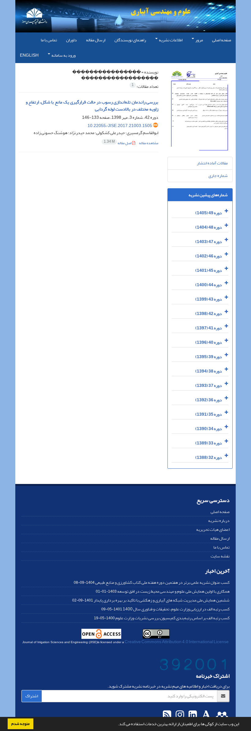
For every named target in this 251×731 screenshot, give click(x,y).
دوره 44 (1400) (208, 285)
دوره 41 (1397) (208, 328)
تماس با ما (49, 40)
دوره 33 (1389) (208, 443)
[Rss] (167, 715)
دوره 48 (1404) (208, 227)
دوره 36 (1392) (208, 400)
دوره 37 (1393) (208, 385)
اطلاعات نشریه (170, 40)
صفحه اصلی (221, 40)
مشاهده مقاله (148, 143)
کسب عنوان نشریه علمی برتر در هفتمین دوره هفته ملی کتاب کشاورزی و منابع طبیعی (162, 582)
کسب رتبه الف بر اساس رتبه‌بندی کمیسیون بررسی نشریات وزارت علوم (172, 618)
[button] (116, 724)
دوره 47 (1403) (208, 242)
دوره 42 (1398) (208, 313)
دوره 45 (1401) (208, 270)
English (29, 55)
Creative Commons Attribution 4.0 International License (177, 642)
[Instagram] (179, 715)
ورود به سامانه (63, 55)
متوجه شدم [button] (20, 723)
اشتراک (31, 696)
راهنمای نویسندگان (130, 40)
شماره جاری (218, 175)
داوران (71, 40)
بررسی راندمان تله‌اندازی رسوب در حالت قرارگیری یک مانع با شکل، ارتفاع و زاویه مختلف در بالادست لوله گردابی (92, 106)
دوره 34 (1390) (208, 429)
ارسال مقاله (95, 40)
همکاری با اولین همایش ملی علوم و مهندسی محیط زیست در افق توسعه (173, 591)
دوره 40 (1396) (208, 342)
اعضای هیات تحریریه (213, 529)
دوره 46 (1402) (208, 256)
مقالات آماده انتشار (212, 163)
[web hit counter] (194, 666)
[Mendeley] (221, 715)
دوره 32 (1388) (208, 457)
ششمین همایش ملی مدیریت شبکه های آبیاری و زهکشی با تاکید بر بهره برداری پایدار (162, 600)
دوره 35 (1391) (208, 414)
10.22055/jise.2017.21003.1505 (120, 126)
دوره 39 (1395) (208, 357)
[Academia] (205, 715)
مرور (199, 40)
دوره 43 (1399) (208, 299)
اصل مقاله (118, 143)
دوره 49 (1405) (208, 213)
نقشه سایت (220, 556)
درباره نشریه (219, 520)
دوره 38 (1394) (208, 371)
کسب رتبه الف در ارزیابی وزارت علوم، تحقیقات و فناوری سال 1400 (176, 609)
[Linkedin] (191, 715)
